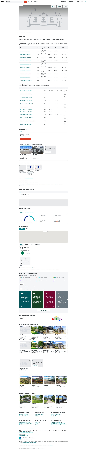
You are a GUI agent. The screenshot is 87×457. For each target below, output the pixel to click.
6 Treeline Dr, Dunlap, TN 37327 (25, 93)
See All (22, 284)
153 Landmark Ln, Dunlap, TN (25, 70)
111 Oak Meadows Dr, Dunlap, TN (26, 80)
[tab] (22, 229)
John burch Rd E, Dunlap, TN (25, 67)
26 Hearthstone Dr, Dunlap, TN (25, 57)
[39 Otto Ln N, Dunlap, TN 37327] (38, 150)
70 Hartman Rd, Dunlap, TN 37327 (26, 117)
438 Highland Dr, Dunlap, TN (25, 73)
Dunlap (32, 4)
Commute (43, 289)
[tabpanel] (43, 147)
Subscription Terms (52, 441)
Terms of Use (48, 441)
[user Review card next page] (67, 299)
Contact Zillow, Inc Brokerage (23, 435)
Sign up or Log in (80, 1)
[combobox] (16, 2)
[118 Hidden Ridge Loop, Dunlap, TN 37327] (49, 399)
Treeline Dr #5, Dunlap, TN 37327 (26, 111)
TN (29, 4)
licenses (46, 430)
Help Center (39, 448)
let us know (51, 445)
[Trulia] (20, 438)
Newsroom (39, 441)
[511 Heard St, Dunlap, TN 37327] (60, 330)
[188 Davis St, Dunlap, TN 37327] (61, 380)
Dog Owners (32, 289)
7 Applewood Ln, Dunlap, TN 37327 (26, 103)
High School (37, 244)
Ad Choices (63, 441)
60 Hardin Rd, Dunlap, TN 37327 (26, 124)
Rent (31, 1)
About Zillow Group (26, 441)
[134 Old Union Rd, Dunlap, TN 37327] (37, 330)
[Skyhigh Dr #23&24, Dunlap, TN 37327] (49, 380)
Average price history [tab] (29, 212)
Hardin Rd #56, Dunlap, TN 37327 (26, 97)
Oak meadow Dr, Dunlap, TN (25, 77)
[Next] (67, 332)
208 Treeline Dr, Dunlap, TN (25, 54)
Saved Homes (63, 1)
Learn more (57, 269)
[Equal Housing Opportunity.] (30, 448)
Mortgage (36, 1)
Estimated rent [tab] (23, 131)
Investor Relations (43, 441)
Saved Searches (71, 1)
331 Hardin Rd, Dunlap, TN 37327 (26, 90)
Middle (32, 244)
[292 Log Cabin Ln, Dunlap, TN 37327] (37, 380)
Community (25, 289)
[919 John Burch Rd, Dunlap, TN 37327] (37, 399)
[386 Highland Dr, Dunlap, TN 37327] (25, 399)
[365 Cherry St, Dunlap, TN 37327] (25, 330)
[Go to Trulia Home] (3, 1)
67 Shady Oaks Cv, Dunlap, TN (25, 64)
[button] (25, 2)
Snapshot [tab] (22, 212)
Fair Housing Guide (32, 441)
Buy (28, 1)
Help (56, 441)
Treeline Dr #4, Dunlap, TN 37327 (26, 109)
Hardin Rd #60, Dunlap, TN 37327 (26, 100)
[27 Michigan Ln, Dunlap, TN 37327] (26, 150)
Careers (36, 441)
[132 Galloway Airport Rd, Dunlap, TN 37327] (61, 399)
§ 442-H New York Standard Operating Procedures (26, 432)
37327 (36, 4)
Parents (37, 289)
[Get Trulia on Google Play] (32, 438)
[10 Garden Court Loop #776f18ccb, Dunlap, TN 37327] (25, 363)
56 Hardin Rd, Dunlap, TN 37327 (26, 107)
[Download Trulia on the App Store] (25, 438)
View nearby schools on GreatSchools (27, 267)
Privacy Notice (60, 441)
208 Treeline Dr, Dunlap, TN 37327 (26, 114)
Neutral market (29, 222)
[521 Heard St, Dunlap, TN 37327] (49, 330)
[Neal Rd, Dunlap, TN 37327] (25, 380)
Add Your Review (43, 310)
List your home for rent (25, 138)
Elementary (27, 244)
